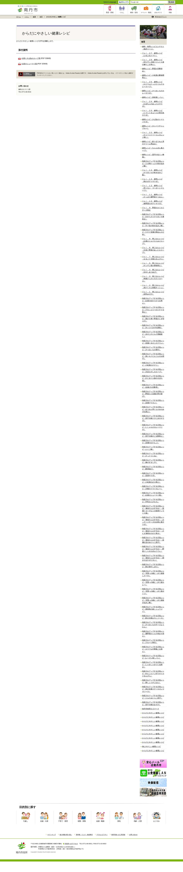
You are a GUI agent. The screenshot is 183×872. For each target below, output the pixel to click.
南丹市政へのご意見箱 (118, 834)
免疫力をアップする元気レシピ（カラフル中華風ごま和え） (153, 649)
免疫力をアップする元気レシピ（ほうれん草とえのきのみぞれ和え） (153, 409)
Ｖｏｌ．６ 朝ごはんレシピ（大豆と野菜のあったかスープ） (153, 250)
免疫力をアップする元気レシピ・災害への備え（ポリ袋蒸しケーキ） (153, 573)
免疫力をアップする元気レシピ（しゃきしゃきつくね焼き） (153, 664)
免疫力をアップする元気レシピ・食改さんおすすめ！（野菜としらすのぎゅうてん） (153, 549)
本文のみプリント (161, 17)
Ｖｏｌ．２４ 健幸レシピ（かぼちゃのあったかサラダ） (152, 104)
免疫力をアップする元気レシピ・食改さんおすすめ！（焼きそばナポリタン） (153, 558)
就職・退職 (82, 821)
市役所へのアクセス (71, 843)
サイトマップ (51, 834)
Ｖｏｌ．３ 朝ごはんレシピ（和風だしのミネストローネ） (153, 278)
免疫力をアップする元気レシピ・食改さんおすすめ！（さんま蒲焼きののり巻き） (153, 531)
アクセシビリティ (101, 834)
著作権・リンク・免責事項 (84, 834)
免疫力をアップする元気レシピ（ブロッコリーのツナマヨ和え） (153, 309)
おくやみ (156, 821)
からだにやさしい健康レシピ (153, 713)
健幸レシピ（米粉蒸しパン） (153, 97)
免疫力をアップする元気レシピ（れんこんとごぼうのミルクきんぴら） (153, 673)
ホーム (18, 17)
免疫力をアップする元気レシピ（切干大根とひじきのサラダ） (153, 418)
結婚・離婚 (100, 821)
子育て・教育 (63, 821)
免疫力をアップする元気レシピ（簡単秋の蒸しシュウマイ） (153, 609)
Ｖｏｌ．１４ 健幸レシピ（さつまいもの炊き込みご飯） (152, 172)
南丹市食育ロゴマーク (150, 709)
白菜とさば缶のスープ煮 (31, 58)
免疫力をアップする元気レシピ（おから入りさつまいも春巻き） (153, 216)
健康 (34, 17)
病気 (119, 821)
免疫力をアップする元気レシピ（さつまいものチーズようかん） (153, 624)
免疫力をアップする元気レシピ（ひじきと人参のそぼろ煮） (153, 378)
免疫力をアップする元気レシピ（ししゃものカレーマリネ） (153, 427)
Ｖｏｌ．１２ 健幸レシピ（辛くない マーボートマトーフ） (153, 188)
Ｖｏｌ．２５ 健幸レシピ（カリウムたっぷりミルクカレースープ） (153, 84)
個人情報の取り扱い (66, 834)
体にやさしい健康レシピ (151, 746)
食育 (41, 17)
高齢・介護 (138, 821)
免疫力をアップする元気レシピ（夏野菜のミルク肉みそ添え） (153, 633)
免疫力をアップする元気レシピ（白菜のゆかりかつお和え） (153, 300)
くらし (27, 17)
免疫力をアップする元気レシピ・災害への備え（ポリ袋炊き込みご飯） (153, 600)
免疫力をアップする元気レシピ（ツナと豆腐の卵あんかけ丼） (153, 232)
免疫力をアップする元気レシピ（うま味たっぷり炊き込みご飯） (153, 163)
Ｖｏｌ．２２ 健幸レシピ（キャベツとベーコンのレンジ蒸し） (153, 135)
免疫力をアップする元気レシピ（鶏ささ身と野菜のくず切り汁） (153, 318)
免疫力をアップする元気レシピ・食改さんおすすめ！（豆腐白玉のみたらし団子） (153, 540)
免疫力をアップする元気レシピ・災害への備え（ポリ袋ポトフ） (153, 591)
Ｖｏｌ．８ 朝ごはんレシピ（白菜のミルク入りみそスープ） (153, 241)
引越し (25, 821)
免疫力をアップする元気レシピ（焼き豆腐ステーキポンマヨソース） (153, 689)
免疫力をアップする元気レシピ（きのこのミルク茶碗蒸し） (153, 334)
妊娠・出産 (44, 821)
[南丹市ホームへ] (28, 9)
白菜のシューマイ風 (29, 64)
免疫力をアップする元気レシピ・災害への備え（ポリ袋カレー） (153, 582)
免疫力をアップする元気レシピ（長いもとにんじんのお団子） (153, 356)
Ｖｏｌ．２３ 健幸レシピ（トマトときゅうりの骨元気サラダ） (153, 113)
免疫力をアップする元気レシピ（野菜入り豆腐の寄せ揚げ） (153, 394)
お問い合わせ (133, 834)
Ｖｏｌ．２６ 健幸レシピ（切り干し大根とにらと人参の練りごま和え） (153, 62)
